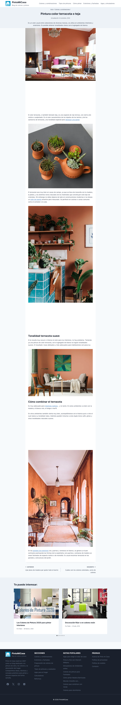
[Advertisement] (60, 98)
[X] (13, 684)
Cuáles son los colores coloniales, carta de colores (80, 569)
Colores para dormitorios (72, 690)
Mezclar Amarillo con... (71, 681)
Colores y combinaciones (48, 3)
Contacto (95, 666)
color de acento (35, 199)
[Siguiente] (104, 611)
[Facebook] (7, 684)
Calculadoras (39, 675)
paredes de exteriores (41, 551)
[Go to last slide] (16, 611)
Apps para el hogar (41, 672)
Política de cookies (98, 663)
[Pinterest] (24, 684)
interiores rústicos (51, 406)
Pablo (20, 628)
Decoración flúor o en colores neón (80, 623)
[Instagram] (18, 684)
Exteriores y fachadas (91, 3)
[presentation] (36, 603)
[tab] (58, 635)
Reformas (37, 679)
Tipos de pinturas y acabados (45, 669)
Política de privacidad (99, 660)
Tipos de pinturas (65, 3)
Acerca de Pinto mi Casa (101, 657)
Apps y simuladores (108, 3)
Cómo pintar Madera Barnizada (74, 678)
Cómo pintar (77, 3)
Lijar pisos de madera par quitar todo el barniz (41, 568)
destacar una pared (72, 120)
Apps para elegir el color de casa (74, 657)
